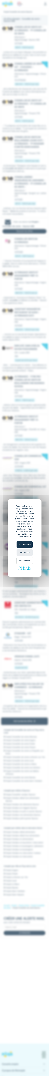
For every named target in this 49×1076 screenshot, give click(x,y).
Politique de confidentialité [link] (24, 568)
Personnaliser (24, 560)
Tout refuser (24, 552)
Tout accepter (24, 544)
